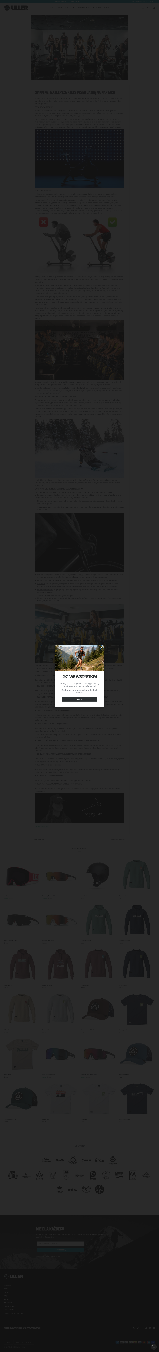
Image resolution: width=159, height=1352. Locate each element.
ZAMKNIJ (79, 699)
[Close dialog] (101, 647)
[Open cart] (154, 1347)
